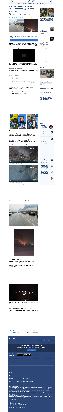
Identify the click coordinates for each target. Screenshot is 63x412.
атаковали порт (16, 262)
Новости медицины (20, 378)
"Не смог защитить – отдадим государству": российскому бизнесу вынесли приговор (44, 172)
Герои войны (19, 3)
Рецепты (18, 372)
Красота (24, 381)
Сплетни (21, 381)
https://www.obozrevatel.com (40, 385)
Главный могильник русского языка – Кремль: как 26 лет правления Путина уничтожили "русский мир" (45, 139)
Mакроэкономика (25, 375)
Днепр (27, 361)
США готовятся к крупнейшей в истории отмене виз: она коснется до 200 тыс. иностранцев (46, 98)
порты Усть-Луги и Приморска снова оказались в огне (26, 307)
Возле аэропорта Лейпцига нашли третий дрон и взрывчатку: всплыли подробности (46, 89)
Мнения (41, 123)
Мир (21, 358)
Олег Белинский (42, 141)
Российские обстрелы (43, 3)
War (17, 13)
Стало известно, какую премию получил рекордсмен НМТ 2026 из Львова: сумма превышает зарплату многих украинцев (44, 29)
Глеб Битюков (42, 162)
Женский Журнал (31, 381)
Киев (17, 361)
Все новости (51, 358)
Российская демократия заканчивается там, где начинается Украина (44, 178)
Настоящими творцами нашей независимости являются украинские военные (44, 166)
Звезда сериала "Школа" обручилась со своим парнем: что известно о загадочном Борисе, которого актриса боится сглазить (44, 39)
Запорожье (23, 361)
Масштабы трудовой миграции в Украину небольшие (46, 84)
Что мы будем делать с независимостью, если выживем (44, 160)
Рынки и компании (19, 375)
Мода (27, 381)
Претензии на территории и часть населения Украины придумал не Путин (43, 126)
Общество (45, 358)
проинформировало (15, 133)
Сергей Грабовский (43, 181)
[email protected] (20, 405)
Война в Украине (24, 3)
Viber (10, 311)
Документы (27, 340)
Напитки (21, 372)
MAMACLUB (25, 378)
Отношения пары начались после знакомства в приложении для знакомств (44, 43)
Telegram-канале (29, 310)
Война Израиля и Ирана (31, 3)
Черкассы (30, 361)
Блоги (39, 358)
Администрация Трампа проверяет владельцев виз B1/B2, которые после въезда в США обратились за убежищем (46, 102)
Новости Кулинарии (26, 372)
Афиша (18, 381)
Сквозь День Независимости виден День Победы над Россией (44, 132)
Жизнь (28, 358)
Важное (41, 5)
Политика (16, 358)
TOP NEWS (42, 67)
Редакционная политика (15, 332)
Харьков (20, 361)
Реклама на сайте (19, 340)
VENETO (37, 3)
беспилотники (21, 43)
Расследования (35, 358)
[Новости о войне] (28, 332)
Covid (28, 378)
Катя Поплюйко (14, 13)
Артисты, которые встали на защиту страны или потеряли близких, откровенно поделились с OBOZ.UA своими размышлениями (46, 23)
